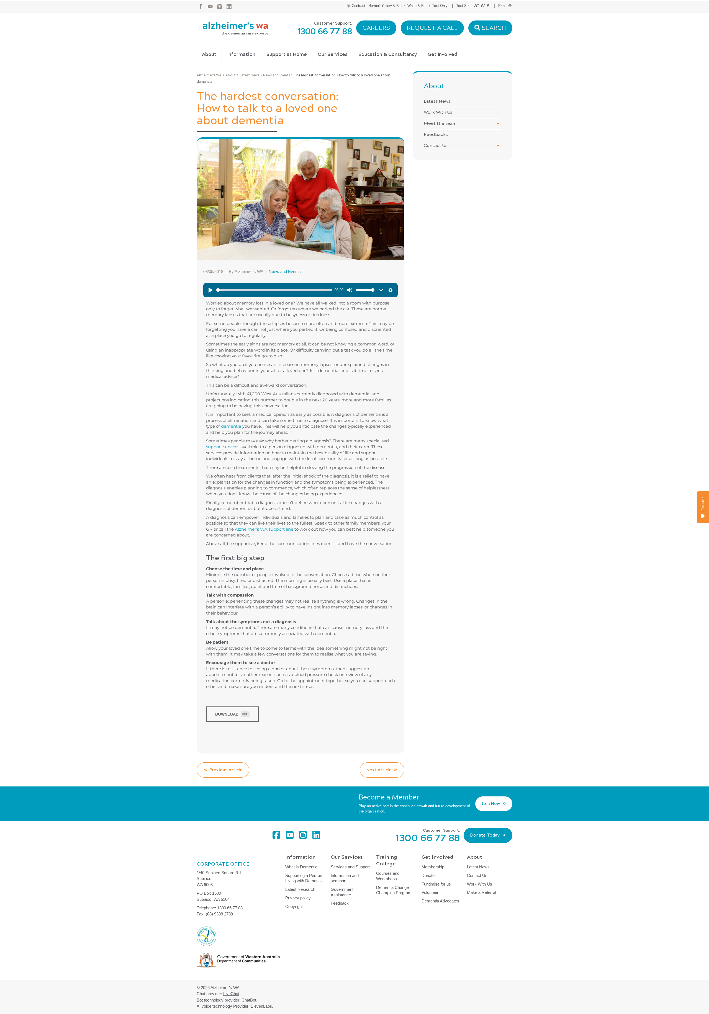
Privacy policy (298, 898)
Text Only (440, 6)
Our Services (333, 54)
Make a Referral (481, 892)
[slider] (274, 290)
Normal (374, 6)
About (209, 54)
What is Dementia (301, 867)
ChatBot (249, 1000)
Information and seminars (345, 878)
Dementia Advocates (440, 901)
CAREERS (376, 28)
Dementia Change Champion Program (394, 890)
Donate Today (485, 835)
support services (222, 446)
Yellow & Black (393, 6)
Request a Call (432, 28)
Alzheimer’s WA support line (264, 529)
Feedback (340, 903)
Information (241, 54)
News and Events (285, 271)
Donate (428, 875)
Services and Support (350, 867)
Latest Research (300, 889)
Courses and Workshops (387, 876)
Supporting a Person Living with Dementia (304, 878)
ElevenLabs (261, 1006)
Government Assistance (342, 892)
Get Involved (442, 54)
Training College (386, 860)
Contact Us (436, 145)
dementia (231, 426)
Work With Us (438, 112)
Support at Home (286, 54)
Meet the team (440, 123)
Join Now (490, 803)
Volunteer (430, 892)
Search (493, 28)
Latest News (437, 101)
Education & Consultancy (387, 54)
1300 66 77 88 (324, 31)
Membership (433, 867)
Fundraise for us (436, 884)
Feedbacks (436, 134)
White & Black (418, 6)
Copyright (294, 906)
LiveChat (231, 993)
